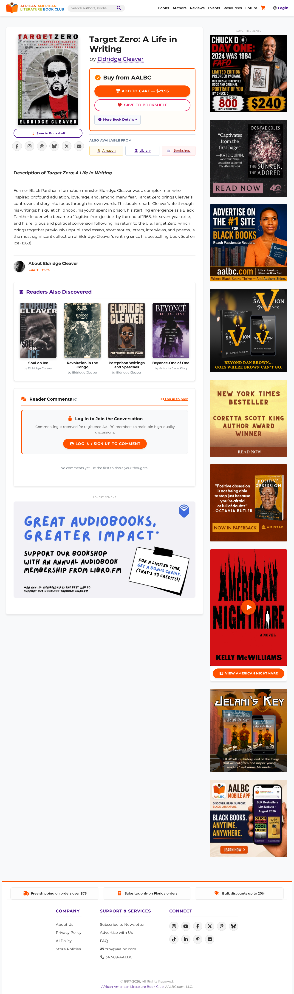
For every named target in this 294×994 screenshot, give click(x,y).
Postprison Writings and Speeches (127, 365)
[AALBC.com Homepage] (35, 8)
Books (163, 8)
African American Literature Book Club (132, 987)
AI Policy (64, 941)
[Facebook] (197, 926)
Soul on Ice (38, 363)
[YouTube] (185, 926)
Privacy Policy (69, 932)
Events (214, 8)
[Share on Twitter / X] (66, 146)
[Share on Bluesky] (54, 146)
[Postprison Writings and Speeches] (127, 332)
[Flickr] (209, 939)
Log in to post (176, 399)
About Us (64, 924)
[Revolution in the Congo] (82, 332)
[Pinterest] (197, 939)
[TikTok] (173, 939)
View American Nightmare (251, 673)
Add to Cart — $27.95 (144, 91)
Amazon (109, 150)
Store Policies (68, 949)
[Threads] (221, 926)
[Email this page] (79, 146)
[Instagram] (173, 926)
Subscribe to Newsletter (122, 924)
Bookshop (181, 150)
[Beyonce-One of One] (171, 332)
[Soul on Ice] (38, 332)
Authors (179, 8)
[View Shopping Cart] (264, 8)
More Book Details (118, 119)
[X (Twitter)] (209, 926)
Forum (251, 8)
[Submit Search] (118, 8)
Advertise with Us (116, 932)
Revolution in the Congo (82, 365)
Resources (232, 8)
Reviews (197, 8)
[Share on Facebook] (17, 146)
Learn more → (41, 269)
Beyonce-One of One (170, 363)
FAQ (104, 941)
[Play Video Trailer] (248, 607)
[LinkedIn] (185, 939)
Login (283, 8)
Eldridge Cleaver (120, 59)
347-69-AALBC (118, 957)
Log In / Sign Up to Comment (107, 444)
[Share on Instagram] (29, 146)
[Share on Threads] (42, 146)
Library (145, 150)
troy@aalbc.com (120, 949)
